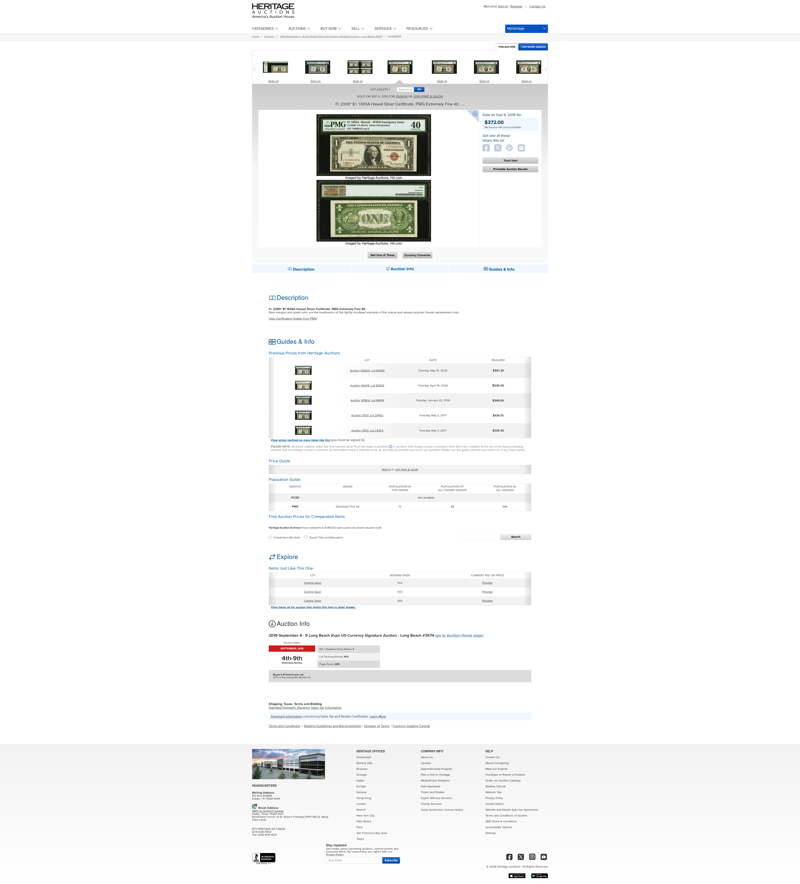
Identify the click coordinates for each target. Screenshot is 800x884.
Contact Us (537, 6)
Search (515, 537)
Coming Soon (312, 582)
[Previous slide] (255, 69)
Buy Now (329, 28)
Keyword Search (534, 47)
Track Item (511, 160)
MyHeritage (515, 28)
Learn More (378, 716)
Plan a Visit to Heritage (435, 774)
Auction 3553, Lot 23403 (367, 430)
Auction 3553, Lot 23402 (367, 415)
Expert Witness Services (436, 798)
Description (303, 269)
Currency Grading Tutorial (411, 726)
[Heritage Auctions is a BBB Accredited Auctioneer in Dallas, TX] (264, 858)
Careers (426, 763)
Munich (361, 809)
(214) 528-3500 (261, 831)
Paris (359, 827)
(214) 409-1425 (267, 834)
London (361, 804)
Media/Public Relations (435, 780)
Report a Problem (513, 774)
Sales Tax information (326, 707)
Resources (417, 28)
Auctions (297, 28)
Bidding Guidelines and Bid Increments (332, 726)
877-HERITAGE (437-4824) (268, 829)
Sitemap (490, 833)
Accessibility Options (498, 827)
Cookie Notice (494, 804)
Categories (263, 28)
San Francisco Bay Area (371, 833)
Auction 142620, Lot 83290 (367, 370)
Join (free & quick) (428, 96)
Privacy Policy (494, 798)
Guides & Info (501, 269)
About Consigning (497, 763)
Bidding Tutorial (495, 786)
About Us (427, 757)
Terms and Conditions (284, 726)
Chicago (361, 774)
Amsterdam (363, 757)
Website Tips (493, 792)
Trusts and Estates (433, 792)
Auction (506, 47)
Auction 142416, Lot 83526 (367, 385)
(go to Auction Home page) (459, 635)
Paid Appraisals (430, 786)
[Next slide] (545, 69)
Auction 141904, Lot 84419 (367, 400)
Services (383, 28)
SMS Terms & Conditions (501, 821)
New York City (365, 815)
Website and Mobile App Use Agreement (511, 809)
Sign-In (503, 6)
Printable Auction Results (510, 169)
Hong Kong (363, 798)
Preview (487, 582)
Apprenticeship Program (436, 769)
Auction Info (402, 268)
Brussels (362, 769)
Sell (355, 28)
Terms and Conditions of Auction (506, 815)
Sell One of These (383, 255)
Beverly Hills (364, 763)
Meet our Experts (496, 769)
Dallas (360, 780)
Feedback (491, 774)
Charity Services (431, 804)
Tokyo (360, 839)
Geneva (361, 792)
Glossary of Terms (376, 726)
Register (516, 6)
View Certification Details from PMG (293, 318)
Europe (361, 786)
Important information (286, 716)
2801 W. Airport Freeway (268, 811)
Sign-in (273, 81)
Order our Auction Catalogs (503, 780)
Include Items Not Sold (287, 537)
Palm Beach (363, 821)
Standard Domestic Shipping (289, 707)
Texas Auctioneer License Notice (442, 809)
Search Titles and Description (326, 537)
